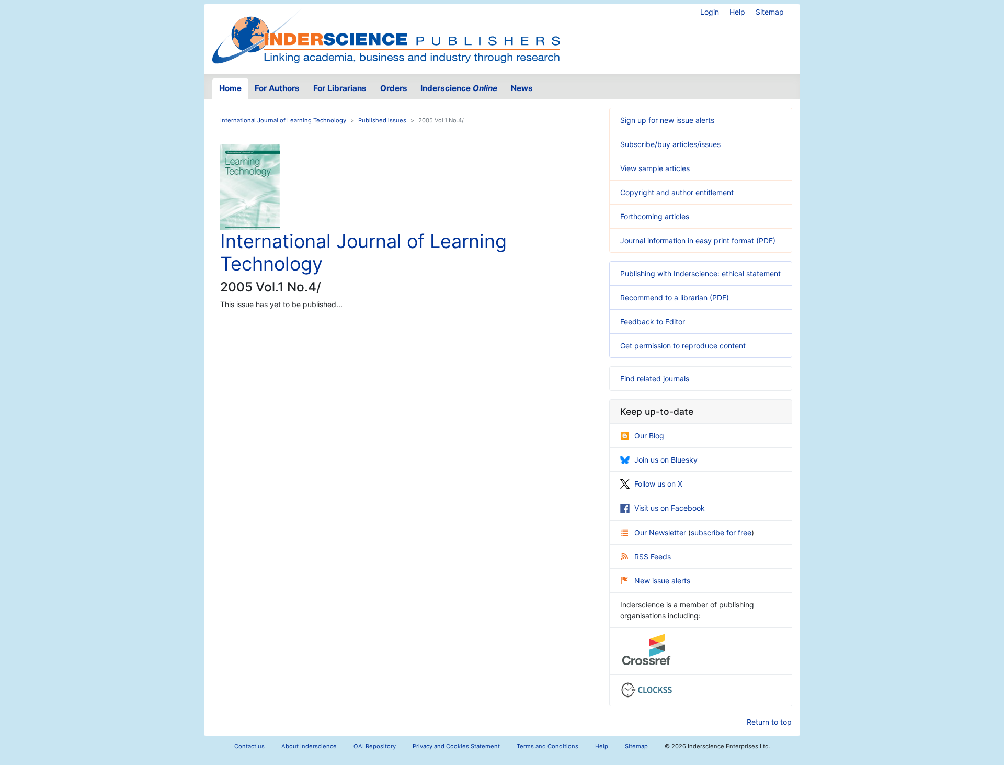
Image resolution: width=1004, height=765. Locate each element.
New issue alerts (662, 580)
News (522, 88)
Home (230, 88)
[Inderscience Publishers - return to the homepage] (386, 35)
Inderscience (458, 88)
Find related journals (654, 378)
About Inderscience (309, 746)
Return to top (769, 721)
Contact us (249, 746)
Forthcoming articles (654, 216)
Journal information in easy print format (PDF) (697, 240)
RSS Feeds (652, 556)
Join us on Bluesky (666, 459)
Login (709, 11)
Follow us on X (658, 483)
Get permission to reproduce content (683, 345)
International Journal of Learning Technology (283, 120)
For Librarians (340, 88)
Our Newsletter (661, 532)
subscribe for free (721, 532)
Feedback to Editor (652, 321)
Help (737, 11)
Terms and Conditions (547, 746)
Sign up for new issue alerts (667, 120)
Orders (393, 88)
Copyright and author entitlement (677, 192)
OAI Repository (374, 746)
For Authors (277, 88)
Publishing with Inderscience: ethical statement (700, 273)
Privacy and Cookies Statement (456, 746)
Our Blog (649, 435)
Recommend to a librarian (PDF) (674, 297)
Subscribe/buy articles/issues (670, 144)
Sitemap (770, 11)
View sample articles (655, 168)
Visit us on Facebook (669, 507)
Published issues (382, 120)
